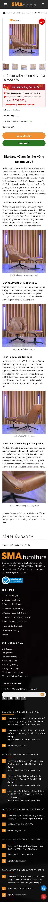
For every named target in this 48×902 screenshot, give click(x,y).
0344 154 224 (21, 770)
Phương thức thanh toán (12, 625)
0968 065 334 (24, 135)
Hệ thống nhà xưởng (10, 630)
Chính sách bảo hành (11, 599)
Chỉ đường (38, 721)
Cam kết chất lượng (10, 595)
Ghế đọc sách (7, 648)
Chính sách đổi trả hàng (12, 604)
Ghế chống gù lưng (10, 664)
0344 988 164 (21, 785)
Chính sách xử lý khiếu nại (12, 608)
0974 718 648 (21, 724)
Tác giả (5, 634)
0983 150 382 (27, 888)
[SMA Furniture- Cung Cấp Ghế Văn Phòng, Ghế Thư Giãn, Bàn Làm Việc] (24, 4)
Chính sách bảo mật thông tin (14, 613)
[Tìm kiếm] (43, 4)
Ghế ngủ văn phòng (10, 668)
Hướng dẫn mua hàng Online (14, 621)
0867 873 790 (21, 739)
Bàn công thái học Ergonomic (14, 676)
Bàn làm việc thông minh (12, 672)
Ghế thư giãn (11, 13)
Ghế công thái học (9, 656)
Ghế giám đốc (7, 652)
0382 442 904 (21, 800)
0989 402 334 (14, 824)
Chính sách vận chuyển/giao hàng (16, 617)
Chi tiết (29, 121)
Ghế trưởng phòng (9, 660)
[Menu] (5, 4)
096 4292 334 (14, 854)
